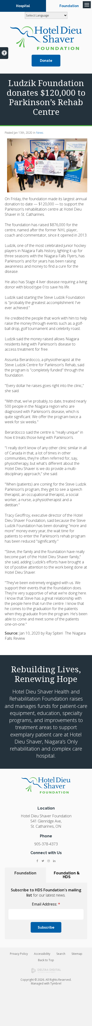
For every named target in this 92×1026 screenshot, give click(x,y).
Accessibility (42, 954)
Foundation (69, 6)
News (39, 133)
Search (60, 954)
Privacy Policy (19, 954)
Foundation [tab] (25, 873)
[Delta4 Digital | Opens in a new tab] (46, 970)
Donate (46, 60)
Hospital (23, 6)
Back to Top (46, 960)
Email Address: (46, 904)
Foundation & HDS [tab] (67, 875)
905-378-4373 (46, 844)
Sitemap (76, 954)
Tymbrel (55, 983)
